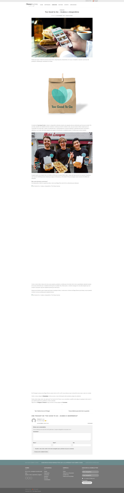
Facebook (65, 402)
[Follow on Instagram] (29, 478)
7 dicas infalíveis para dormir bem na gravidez (79, 411)
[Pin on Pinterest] (64, 406)
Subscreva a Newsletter (68, 473)
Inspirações (47, 4)
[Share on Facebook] (59, 406)
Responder (90, 423)
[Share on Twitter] (61, 406)
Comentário (36, 431)
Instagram (39, 402)
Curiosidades (73, 4)
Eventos (66, 4)
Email (54, 442)
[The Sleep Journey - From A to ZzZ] (31, 5)
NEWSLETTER (88, 0)
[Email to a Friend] (62, 406)
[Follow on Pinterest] (31, 478)
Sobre (64, 471)
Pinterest (44, 402)
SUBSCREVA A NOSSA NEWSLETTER (50, 462)
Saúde (41, 4)
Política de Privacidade (68, 476)
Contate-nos (66, 474)
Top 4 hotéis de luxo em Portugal (42, 411)
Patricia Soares (69, 15)
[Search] (98, 5)
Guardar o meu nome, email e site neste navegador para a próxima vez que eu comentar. (54, 448)
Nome (34, 442)
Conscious (54, 4)
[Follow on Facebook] (26, 478)
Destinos (60, 4)
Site (74, 442)
